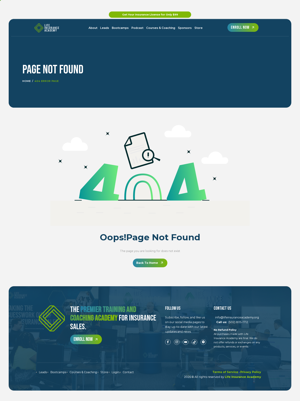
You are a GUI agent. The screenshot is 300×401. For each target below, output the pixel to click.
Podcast (137, 28)
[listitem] (187, 324)
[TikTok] (194, 342)
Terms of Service (225, 372)
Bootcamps (120, 28)
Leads (104, 28)
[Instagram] (177, 342)
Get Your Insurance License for (150, 14)
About (93, 28)
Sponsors (185, 28)
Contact (128, 372)
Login (115, 372)
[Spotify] (203, 342)
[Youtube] (185, 342)
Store (198, 28)
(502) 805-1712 (231, 322)
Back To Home (147, 262)
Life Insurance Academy (243, 377)
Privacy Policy (250, 372)
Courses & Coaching (160, 28)
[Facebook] (168, 342)
